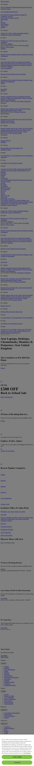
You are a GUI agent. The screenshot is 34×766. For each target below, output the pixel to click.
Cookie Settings (17, 757)
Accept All (17, 762)
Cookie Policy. (27, 753)
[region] (17, 750)
